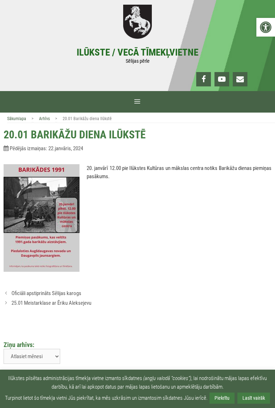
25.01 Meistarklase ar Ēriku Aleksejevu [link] (51, 303)
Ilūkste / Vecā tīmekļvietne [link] (137, 52)
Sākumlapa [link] (16, 118)
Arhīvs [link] (44, 118)
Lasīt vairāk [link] (253, 398)
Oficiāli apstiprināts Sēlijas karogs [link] (46, 293)
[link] (265, 27)
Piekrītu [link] (222, 398)
